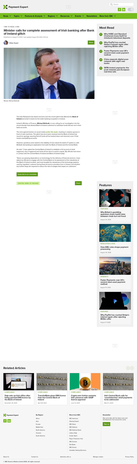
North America (40, 430)
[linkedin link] (123, 9)
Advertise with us (65, 457)
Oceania (38, 433)
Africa (37, 418)
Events (78, 15)
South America (40, 436)
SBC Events (73, 447)
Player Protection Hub (76, 439)
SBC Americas (73, 418)
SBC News (72, 424)
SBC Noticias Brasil (75, 430)
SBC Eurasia (73, 442)
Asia (37, 421)
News (5, 15)
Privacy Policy (129, 457)
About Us (6, 457)
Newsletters (92, 15)
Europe (38, 424)
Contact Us (34, 457)
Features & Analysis (33, 15)
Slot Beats (72, 444)
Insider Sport (73, 436)
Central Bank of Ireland (28, 183)
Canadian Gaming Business (77, 450)
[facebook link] (119, 9)
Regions (51, 15)
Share (91, 42)
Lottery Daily (73, 433)
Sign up (106, 424)
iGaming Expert (74, 421)
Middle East (39, 427)
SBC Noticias (73, 427)
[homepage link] (15, 7)
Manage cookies (98, 457)
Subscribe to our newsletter (27, 174)
